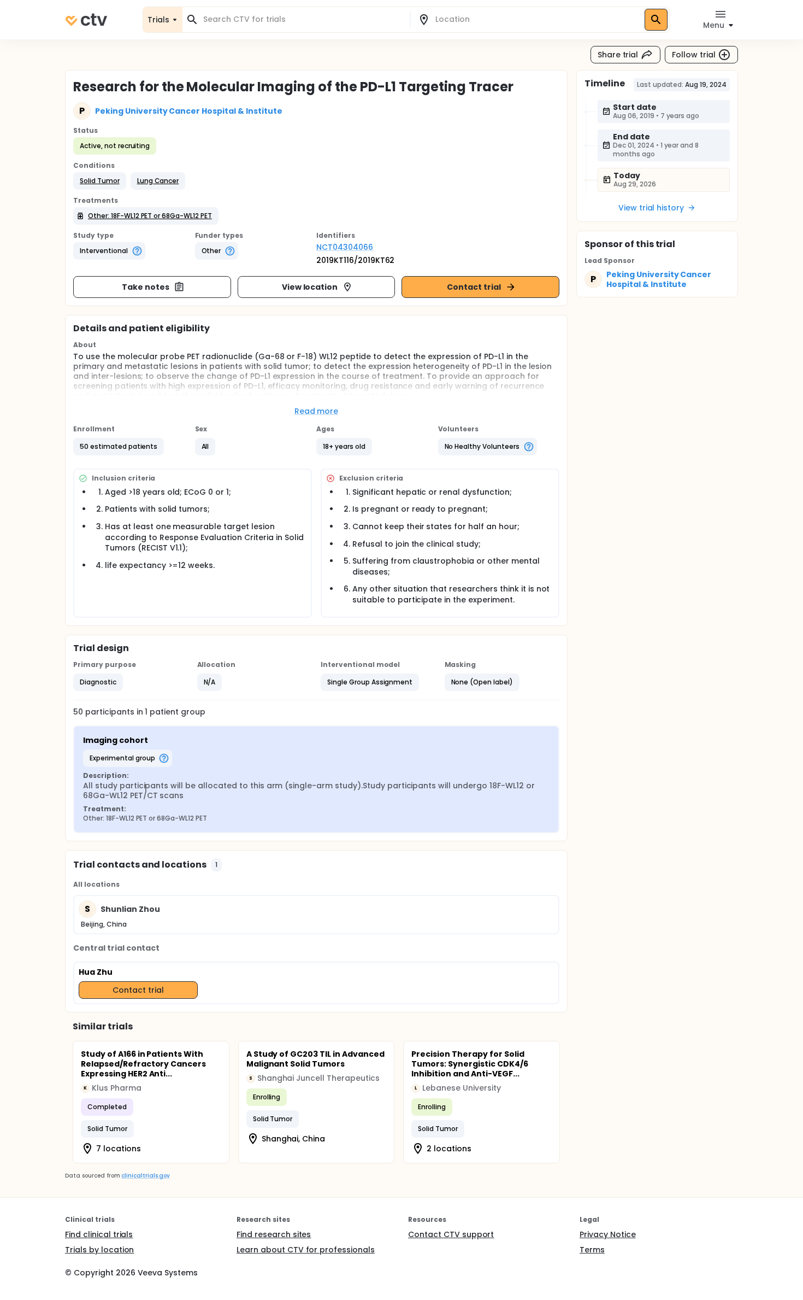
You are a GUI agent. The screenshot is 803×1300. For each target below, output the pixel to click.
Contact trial (474, 287)
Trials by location (99, 1250)
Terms (592, 1250)
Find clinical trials (99, 1234)
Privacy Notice (608, 1234)
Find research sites (274, 1234)
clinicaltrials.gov (145, 1176)
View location (310, 287)
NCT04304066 (344, 247)
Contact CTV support (451, 1234)
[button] (99, 181)
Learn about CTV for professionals (306, 1250)
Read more (316, 411)
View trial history (651, 207)
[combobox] (302, 19)
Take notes (145, 287)
